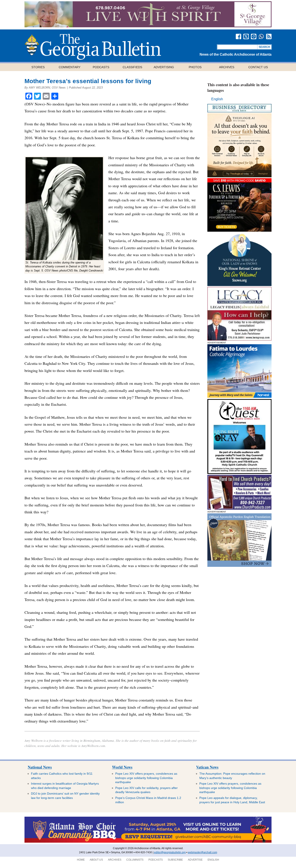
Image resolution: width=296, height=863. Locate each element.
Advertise (195, 859)
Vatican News (207, 767)
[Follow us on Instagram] (253, 36)
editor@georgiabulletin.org (170, 852)
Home (81, 859)
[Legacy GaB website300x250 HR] (239, 339)
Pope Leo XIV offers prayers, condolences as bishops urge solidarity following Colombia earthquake (146, 778)
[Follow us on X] (246, 36)
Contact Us (258, 67)
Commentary (69, 67)
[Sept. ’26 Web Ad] (239, 285)
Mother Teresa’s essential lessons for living (87, 81)
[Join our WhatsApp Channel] (261, 36)
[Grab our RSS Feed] (269, 36)
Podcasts (101, 67)
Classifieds (132, 67)
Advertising (164, 67)
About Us (96, 859)
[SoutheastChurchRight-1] (239, 508)
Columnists (134, 859)
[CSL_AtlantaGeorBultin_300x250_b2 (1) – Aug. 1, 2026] (239, 230)
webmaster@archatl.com (202, 852)
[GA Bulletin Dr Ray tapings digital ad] (239, 473)
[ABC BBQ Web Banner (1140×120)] (148, 841)
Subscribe (175, 859)
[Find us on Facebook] (238, 36)
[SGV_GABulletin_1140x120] (148, 26)
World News (122, 767)
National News (40, 767)
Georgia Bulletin (92, 47)
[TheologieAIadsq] (239, 176)
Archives (226, 67)
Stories (38, 67)
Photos (195, 67)
